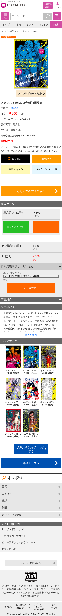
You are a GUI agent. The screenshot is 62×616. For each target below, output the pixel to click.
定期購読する (31, 288)
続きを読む (31, 335)
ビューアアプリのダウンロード (18, 542)
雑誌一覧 (21, 31)
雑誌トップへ (31, 463)
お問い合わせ (9, 548)
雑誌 (55, 24)
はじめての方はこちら (31, 191)
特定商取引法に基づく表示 (39, 606)
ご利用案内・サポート (14, 535)
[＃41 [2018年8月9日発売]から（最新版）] (31, 276)
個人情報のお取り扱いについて (23, 606)
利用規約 (8, 606)
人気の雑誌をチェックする (31, 449)
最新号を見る (15, 169)
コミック (43, 24)
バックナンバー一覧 (46, 169)
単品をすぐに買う (16, 227)
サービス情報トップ (12, 529)
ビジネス (31, 24)
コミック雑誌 (33, 31)
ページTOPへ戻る (31, 563)
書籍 (18, 24)
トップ (6, 24)
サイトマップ (54, 606)
